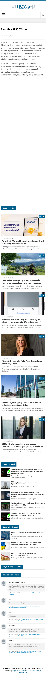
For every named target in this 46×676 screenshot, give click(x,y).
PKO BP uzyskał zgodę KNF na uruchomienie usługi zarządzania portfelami (21, 403)
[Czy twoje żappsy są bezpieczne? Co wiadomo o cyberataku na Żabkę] (5, 506)
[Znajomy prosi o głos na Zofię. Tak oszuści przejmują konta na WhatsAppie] (5, 517)
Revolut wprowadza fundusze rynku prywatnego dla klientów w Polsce (24, 606)
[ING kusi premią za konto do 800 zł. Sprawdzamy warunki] (5, 485)
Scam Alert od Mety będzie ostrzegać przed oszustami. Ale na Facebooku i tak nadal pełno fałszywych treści (27, 471)
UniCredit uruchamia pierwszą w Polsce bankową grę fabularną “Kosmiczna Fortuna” (25, 652)
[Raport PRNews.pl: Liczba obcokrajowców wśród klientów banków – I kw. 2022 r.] (5, 546)
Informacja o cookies (28, 671)
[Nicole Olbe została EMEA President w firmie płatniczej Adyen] (23, 345)
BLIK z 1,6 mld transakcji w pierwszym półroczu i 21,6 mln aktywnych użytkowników (22, 445)
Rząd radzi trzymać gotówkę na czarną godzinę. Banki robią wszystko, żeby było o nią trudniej (27, 494)
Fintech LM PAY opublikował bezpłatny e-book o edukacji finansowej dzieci (23, 242)
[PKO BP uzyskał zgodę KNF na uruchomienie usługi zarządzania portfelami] (23, 386)
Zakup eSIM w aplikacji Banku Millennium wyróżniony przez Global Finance (26, 620)
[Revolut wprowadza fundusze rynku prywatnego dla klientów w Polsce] (3, 600)
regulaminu (16, 671)
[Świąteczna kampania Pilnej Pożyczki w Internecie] (3, 583)
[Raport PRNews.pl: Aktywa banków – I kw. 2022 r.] (5, 535)
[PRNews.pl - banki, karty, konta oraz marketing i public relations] (23, 6)
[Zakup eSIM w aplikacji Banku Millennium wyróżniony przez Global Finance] (3, 613)
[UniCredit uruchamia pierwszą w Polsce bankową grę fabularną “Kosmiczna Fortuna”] (3, 641)
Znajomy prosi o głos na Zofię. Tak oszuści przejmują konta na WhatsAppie (26, 514)
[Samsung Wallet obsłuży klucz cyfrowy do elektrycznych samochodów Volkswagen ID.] (23, 303)
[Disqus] (23, 116)
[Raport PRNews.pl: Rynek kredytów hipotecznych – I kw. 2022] (5, 556)
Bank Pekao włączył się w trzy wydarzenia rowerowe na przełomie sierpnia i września (21, 281)
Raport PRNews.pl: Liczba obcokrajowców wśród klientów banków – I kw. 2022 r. (26, 544)
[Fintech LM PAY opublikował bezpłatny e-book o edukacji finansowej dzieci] (23, 225)
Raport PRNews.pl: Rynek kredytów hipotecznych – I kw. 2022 (23, 554)
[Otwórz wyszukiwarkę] (43, 15)
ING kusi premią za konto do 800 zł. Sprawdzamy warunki (24, 483)
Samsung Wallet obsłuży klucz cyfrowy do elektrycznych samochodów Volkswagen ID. (22, 321)
